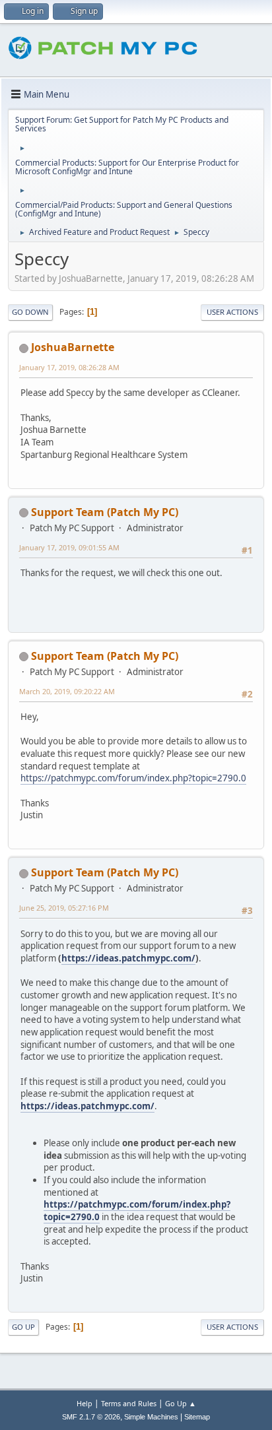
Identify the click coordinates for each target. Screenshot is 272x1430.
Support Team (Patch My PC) (104, 512)
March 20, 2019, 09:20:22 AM (67, 691)
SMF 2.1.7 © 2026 (91, 1417)
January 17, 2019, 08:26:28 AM (69, 367)
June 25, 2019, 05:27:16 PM (64, 908)
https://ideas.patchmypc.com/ (128, 958)
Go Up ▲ (180, 1403)
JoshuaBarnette (72, 347)
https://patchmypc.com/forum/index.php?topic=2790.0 (133, 778)
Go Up (23, 1327)
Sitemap (197, 1417)
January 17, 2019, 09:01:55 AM (69, 547)
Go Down (30, 312)
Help (84, 1403)
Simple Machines (151, 1417)
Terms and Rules (128, 1403)
